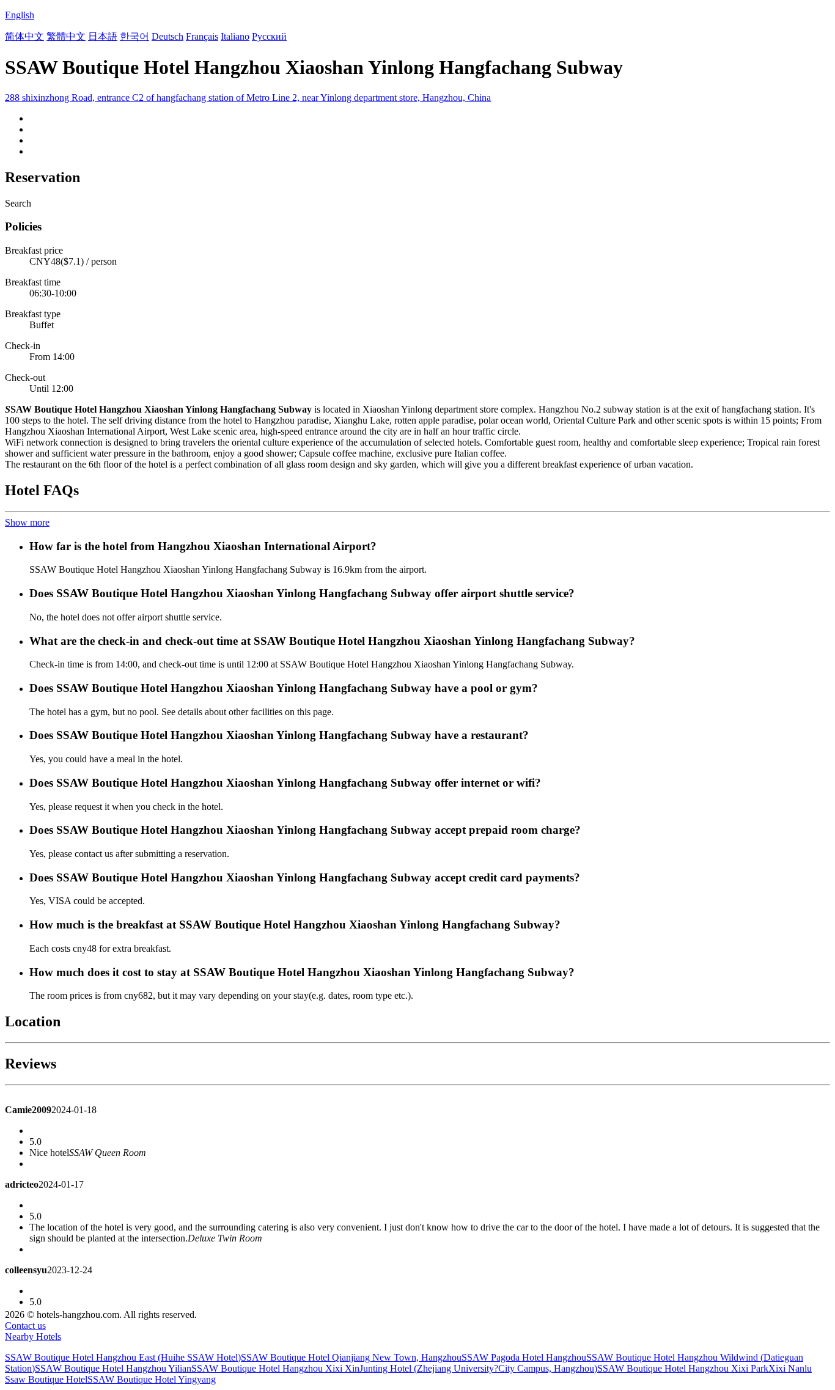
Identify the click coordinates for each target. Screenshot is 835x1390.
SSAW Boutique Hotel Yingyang (151, 1379)
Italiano (235, 36)
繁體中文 (66, 36)
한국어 (134, 36)
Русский (269, 36)
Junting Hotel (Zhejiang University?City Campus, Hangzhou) (478, 1368)
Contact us (25, 1325)
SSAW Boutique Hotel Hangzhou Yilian (113, 1368)
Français (202, 36)
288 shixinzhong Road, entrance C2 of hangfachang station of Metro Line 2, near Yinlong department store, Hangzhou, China (248, 97)
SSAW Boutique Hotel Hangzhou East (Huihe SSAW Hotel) (123, 1357)
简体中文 (24, 36)
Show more (27, 522)
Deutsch (167, 36)
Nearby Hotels (33, 1336)
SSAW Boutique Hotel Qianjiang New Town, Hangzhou (351, 1357)
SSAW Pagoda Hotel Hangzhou (524, 1357)
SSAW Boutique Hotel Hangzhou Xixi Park (682, 1368)
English (19, 15)
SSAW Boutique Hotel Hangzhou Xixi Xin (275, 1368)
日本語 (102, 36)
